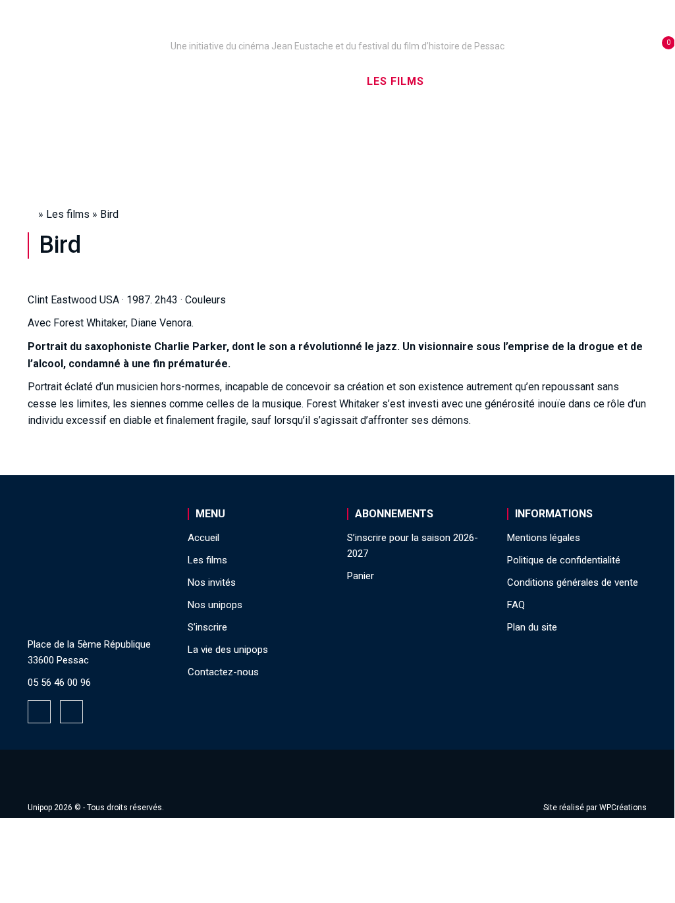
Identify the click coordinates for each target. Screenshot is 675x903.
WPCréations (623, 807)
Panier (360, 576)
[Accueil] (337, 28)
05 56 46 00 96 (59, 682)
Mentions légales (543, 538)
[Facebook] (39, 711)
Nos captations (294, 81)
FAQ (516, 605)
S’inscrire (570, 81)
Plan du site (532, 627)
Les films (395, 81)
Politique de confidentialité (563, 560)
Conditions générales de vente (572, 582)
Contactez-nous (223, 672)
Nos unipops (183, 81)
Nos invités (481, 81)
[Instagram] (71, 711)
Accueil (98, 81)
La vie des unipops (337, 138)
